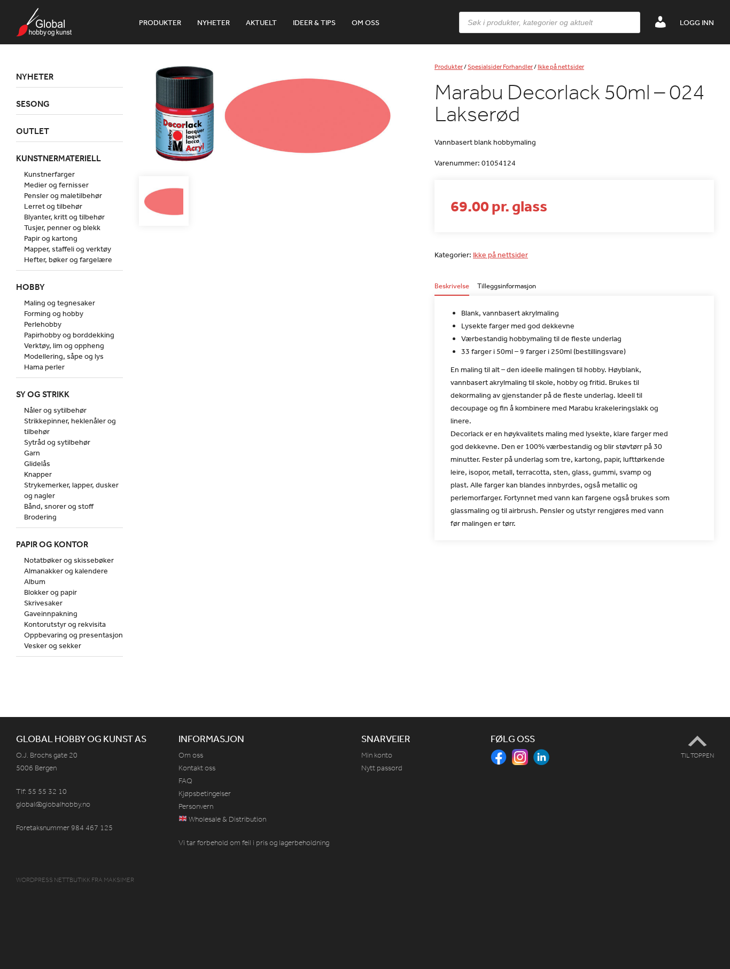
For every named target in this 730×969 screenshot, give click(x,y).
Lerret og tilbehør (53, 206)
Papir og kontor (52, 544)
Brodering (40, 517)
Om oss (365, 22)
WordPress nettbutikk (53, 880)
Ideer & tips (314, 22)
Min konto (376, 755)
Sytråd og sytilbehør (57, 442)
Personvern (195, 806)
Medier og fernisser (56, 185)
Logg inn (697, 22)
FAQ (185, 780)
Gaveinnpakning (50, 613)
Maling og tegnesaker (59, 303)
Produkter (160, 22)
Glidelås (37, 463)
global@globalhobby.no (53, 804)
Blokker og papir (50, 592)
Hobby (30, 286)
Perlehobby (42, 324)
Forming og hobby (53, 313)
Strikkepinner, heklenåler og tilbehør (70, 426)
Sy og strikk (42, 394)
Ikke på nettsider (561, 66)
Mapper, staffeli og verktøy (67, 249)
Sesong (33, 103)
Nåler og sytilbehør (55, 410)
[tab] (451, 289)
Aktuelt (261, 22)
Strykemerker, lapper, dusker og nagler (71, 490)
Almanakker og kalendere (66, 571)
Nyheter (213, 22)
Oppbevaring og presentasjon (73, 635)
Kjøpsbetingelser (204, 793)
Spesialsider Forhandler (500, 66)
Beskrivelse (451, 286)
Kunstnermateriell (58, 158)
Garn (32, 453)
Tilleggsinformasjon (506, 286)
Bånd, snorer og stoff (59, 506)
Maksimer (119, 880)
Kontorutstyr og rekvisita (65, 624)
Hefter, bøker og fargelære (68, 259)
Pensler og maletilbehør (63, 195)
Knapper (38, 474)
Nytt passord (381, 768)
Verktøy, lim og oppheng (64, 345)
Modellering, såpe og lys (64, 356)
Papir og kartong (50, 238)
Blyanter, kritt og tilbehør (64, 217)
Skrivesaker (43, 603)
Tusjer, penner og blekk (62, 227)
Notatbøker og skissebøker (69, 560)
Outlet (32, 130)
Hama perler (44, 367)
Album (34, 581)
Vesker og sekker (52, 645)
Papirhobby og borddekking (69, 335)
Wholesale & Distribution (226, 819)
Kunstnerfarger (49, 174)
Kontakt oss (196, 768)
